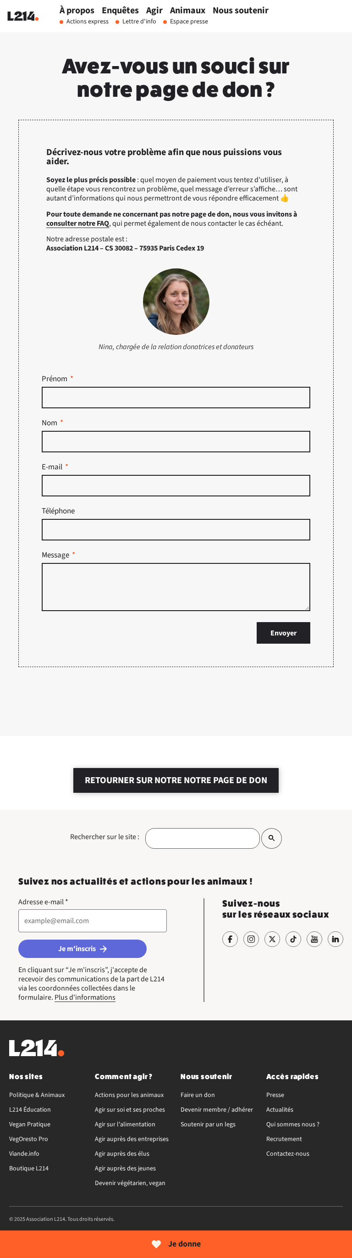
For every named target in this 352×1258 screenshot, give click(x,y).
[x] (272, 939)
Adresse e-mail (43, 902)
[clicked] (271, 838)
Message (56, 556)
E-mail (53, 468)
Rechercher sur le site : (104, 837)
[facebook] (230, 939)
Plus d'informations (85, 997)
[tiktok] (293, 939)
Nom (50, 424)
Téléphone (58, 512)
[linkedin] (335, 939)
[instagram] (251, 939)
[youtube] (314, 939)
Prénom (55, 379)
